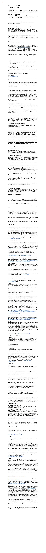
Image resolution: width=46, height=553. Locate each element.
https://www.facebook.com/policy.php (26, 255)
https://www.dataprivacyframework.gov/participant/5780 (15, 434)
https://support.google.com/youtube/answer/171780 (28, 418)
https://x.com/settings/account (12, 281)
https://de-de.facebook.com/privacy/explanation (14, 238)
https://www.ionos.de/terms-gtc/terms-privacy (24, 47)
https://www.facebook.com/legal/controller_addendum (15, 248)
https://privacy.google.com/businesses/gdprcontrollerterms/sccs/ (17, 476)
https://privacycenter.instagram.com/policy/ (14, 311)
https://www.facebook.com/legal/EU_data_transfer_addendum (20, 254)
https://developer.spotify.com (31, 488)
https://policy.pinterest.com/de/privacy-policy (24, 333)
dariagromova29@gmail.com (14, 76)
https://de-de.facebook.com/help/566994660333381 (28, 311)
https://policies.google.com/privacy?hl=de (23, 450)
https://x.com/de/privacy (26, 274)
